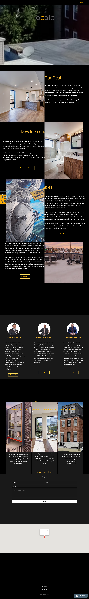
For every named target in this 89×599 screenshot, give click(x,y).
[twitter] (45, 477)
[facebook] (42, 477)
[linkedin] (47, 477)
